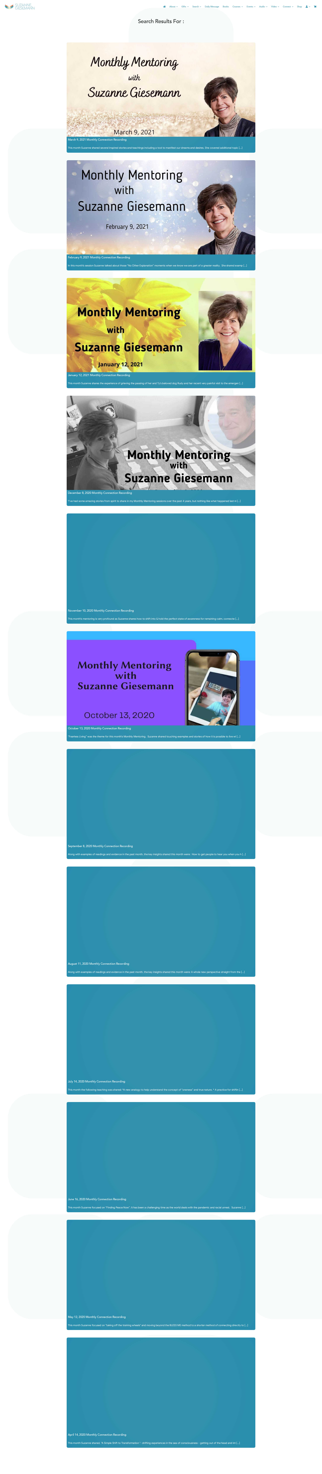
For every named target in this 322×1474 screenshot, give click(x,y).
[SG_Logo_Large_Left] (19, 4)
